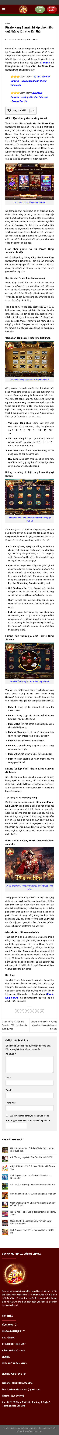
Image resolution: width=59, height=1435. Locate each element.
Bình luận (10, 1054)
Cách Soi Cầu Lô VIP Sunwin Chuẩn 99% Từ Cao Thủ (33, 1167)
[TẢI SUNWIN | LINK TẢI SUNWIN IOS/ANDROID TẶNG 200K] (23, 9)
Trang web (10, 1103)
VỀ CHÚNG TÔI (9, 1325)
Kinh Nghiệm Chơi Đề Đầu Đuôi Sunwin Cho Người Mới (30, 1176)
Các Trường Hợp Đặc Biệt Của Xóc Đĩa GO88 (31, 1157)
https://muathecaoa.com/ (40, 1428)
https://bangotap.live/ (32, 1431)
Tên (8, 1078)
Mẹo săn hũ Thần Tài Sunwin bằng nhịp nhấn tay (33, 1193)
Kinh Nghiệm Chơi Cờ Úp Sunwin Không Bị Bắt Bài (32, 1231)
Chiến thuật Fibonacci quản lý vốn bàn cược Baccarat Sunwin (30, 1222)
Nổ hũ (7, 24)
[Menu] (3, 9)
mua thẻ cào (22, 1428)
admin (36, 39)
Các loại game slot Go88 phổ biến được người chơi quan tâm (32, 1149)
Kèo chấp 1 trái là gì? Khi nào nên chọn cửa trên (32, 1184)
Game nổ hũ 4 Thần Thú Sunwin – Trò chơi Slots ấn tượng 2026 (14, 1025)
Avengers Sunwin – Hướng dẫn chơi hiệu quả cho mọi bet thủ (44, 1025)
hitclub (13, 1428)
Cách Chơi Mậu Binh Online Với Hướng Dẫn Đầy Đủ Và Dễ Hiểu (32, 1204)
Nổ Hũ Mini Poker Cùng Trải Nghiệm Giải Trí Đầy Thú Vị (33, 1213)
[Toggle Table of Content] (30, 110)
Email (8, 1090)
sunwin (6, 1428)
